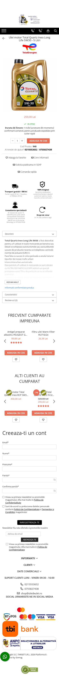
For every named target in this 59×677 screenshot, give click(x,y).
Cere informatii (41, 157)
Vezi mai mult (12, 282)
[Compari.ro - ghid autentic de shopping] (29, 669)
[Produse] (4, 31)
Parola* (5, 475)
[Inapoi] (2, 38)
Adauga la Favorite (17, 157)
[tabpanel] (29, 85)
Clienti (28, 564)
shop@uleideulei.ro (31, 593)
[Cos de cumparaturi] (48, 31)
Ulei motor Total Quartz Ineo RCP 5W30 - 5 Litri (16, 393)
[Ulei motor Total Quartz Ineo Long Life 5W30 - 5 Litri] (29, 85)
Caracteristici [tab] (11, 294)
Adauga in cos (38, 140)
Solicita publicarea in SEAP (28, 164)
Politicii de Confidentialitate (26, 509)
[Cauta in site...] (55, 31)
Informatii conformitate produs (19, 287)
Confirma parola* (10, 486)
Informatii (28, 558)
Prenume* (7, 464)
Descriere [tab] (9, 233)
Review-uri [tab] (11, 300)
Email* (5, 442)
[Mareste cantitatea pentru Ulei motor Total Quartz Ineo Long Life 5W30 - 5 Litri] (22, 140)
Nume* (5, 453)
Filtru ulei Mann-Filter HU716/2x (43, 333)
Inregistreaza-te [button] (29, 522)
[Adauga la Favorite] (16, 359)
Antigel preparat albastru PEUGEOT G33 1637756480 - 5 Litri (16, 333)
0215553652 (31, 584)
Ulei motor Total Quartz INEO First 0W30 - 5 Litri (43, 393)
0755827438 (31, 588)
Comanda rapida (28, 171)
